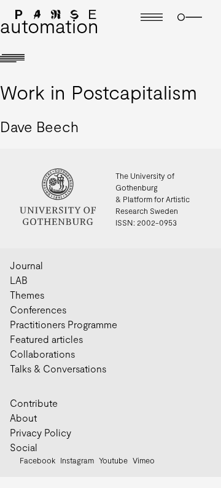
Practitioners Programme (63, 324)
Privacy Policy (40, 432)
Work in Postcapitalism (98, 91)
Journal (26, 265)
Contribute (34, 403)
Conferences (38, 309)
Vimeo (144, 460)
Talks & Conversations (58, 368)
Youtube (113, 460)
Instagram (77, 460)
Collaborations (42, 354)
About (23, 417)
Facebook (37, 460)
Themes (27, 295)
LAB (19, 280)
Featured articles (46, 339)
